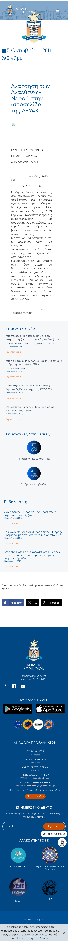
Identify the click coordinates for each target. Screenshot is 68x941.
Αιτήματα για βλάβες (34, 484)
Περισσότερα (26, 938)
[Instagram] (5, 686)
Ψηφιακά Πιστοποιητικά (34, 458)
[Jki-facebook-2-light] (14, 686)
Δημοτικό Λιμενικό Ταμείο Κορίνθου (50, 868)
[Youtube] (23, 686)
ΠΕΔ (50, 899)
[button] (13, 602)
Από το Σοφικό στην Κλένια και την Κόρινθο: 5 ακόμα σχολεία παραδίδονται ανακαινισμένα (34, 365)
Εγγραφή (54, 826)
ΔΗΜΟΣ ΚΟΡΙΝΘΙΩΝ (25, 10)
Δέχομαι (45, 938)
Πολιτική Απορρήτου (33, 919)
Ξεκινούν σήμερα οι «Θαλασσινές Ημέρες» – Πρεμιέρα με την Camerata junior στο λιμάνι (34, 534)
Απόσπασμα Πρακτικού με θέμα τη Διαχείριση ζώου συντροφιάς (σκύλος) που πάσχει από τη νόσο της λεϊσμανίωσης (33, 340)
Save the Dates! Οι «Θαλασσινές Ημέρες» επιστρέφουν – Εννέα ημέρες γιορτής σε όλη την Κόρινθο (32, 555)
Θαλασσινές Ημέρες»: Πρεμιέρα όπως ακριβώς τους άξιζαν (30, 513)
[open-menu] (57, 11)
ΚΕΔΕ (18, 901)
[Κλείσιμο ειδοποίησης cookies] (64, 932)
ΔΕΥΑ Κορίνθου (18, 867)
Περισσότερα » (13, 352)
